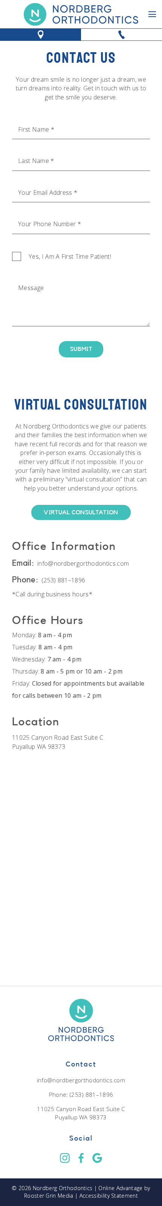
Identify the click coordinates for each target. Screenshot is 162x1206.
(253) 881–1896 (63, 580)
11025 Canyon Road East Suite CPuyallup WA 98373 (58, 741)
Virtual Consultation (81, 512)
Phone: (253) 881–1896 (81, 1094)
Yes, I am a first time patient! (70, 256)
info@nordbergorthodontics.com (83, 563)
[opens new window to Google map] (40, 34)
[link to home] (81, 14)
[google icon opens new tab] (97, 1158)
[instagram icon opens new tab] (65, 1158)
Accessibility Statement (108, 1195)
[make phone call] (121, 34)
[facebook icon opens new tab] (81, 1158)
